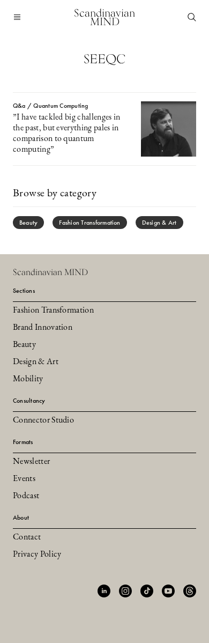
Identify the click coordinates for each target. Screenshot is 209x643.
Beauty (28, 222)
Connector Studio (43, 420)
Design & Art (159, 222)
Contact (27, 537)
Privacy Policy (37, 554)
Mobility (28, 379)
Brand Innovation (42, 327)
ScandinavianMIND (104, 17)
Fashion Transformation (89, 222)
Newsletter (31, 461)
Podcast (26, 496)
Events (24, 479)
